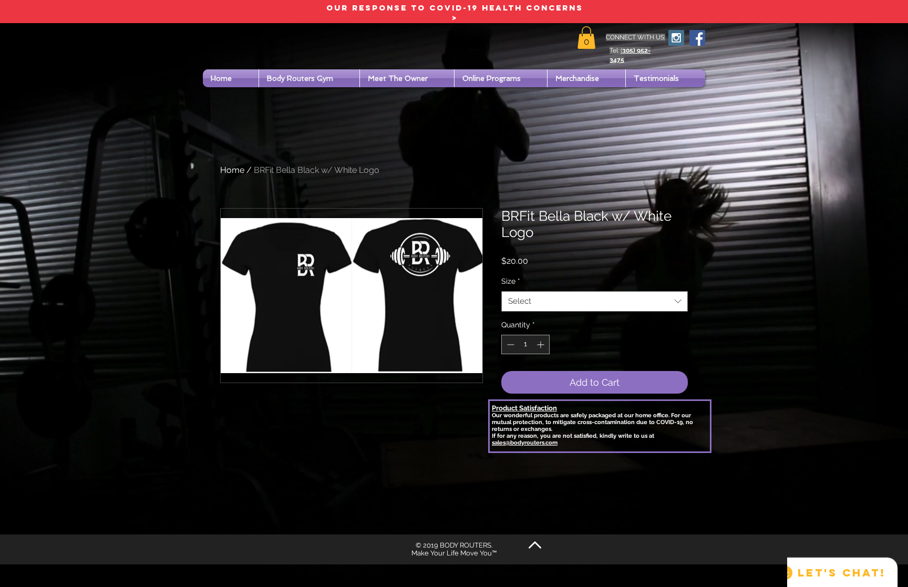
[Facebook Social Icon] (697, 38)
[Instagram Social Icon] (676, 38)
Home (232, 170)
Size (510, 281)
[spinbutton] (525, 344)
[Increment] (541, 344)
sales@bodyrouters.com (525, 442)
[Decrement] (509, 344)
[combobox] (594, 301)
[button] (586, 37)
